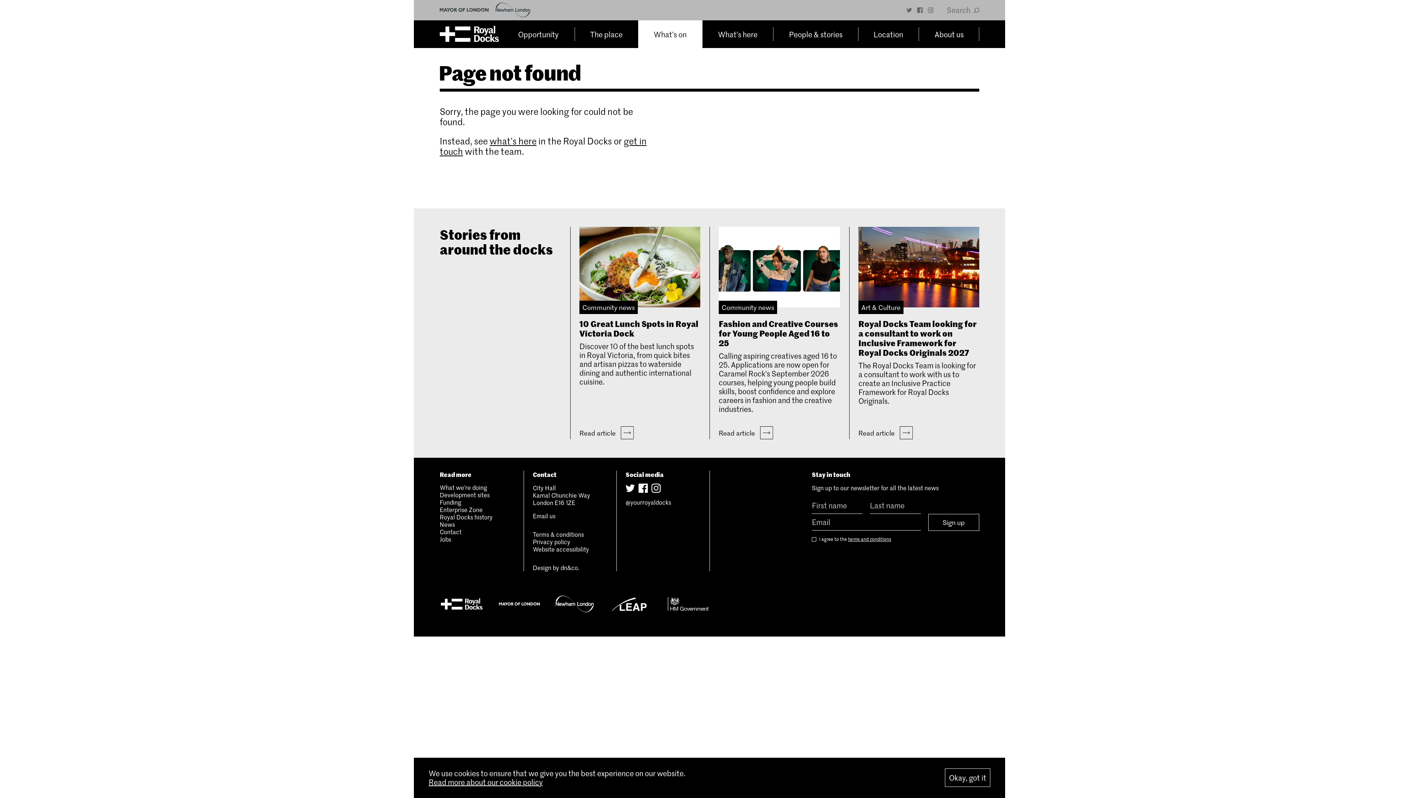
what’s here (513, 141)
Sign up (954, 522)
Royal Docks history (466, 517)
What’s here (738, 34)
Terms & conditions (558, 534)
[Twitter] (909, 10)
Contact (451, 532)
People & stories (816, 34)
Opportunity (538, 34)
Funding (450, 502)
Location (888, 34)
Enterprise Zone (461, 509)
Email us (544, 516)
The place (606, 34)
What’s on (670, 34)
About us (949, 34)
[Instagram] (930, 10)
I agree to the (854, 539)
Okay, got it (967, 777)
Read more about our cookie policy (486, 782)
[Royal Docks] (469, 34)
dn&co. (570, 567)
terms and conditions (869, 539)
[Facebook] (920, 10)
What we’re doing (463, 487)
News (447, 524)
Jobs (445, 539)
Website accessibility (561, 549)
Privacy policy (551, 542)
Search (959, 10)
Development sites (465, 495)
